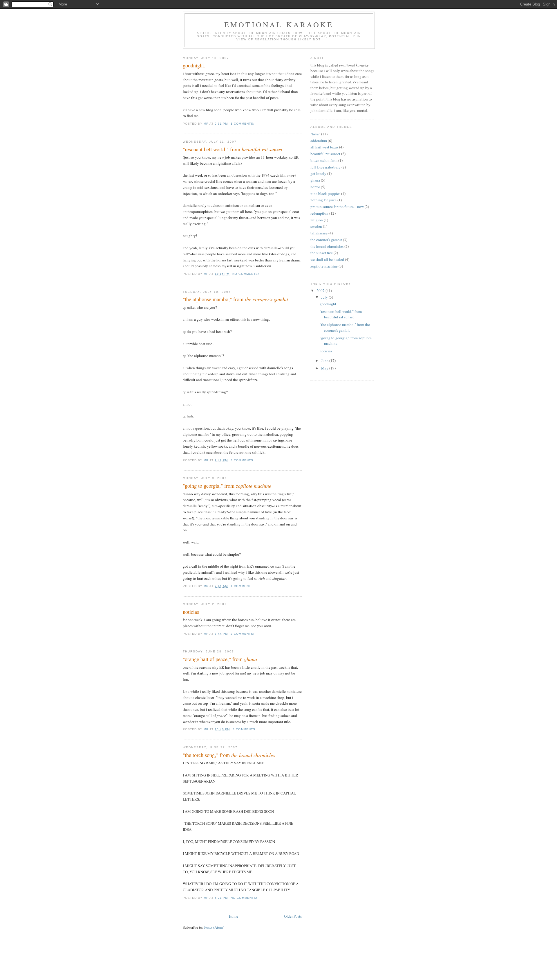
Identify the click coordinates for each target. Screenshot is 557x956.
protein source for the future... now (337, 206)
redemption (319, 213)
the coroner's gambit (326, 239)
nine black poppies (325, 193)
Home (233, 916)
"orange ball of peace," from (220, 659)
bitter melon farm (323, 160)
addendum (318, 140)
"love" (315, 134)
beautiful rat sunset (325, 153)
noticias (191, 611)
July (325, 297)
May (325, 368)
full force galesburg (325, 167)
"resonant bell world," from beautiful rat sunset (341, 314)
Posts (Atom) (214, 927)
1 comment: (242, 586)
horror (315, 186)
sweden (316, 226)
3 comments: (243, 460)
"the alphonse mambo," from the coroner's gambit (345, 327)
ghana (315, 180)
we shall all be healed (327, 259)
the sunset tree (321, 252)
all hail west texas (324, 147)
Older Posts (293, 916)
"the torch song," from (229, 754)
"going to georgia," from (227, 485)
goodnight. (194, 65)
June (325, 360)
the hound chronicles (326, 246)
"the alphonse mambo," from (235, 299)
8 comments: (243, 123)
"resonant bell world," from (232, 149)
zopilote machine (324, 266)
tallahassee (319, 233)
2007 (321, 290)
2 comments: (243, 633)
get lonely (318, 173)
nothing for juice (323, 199)
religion (316, 220)
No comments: (246, 273)
